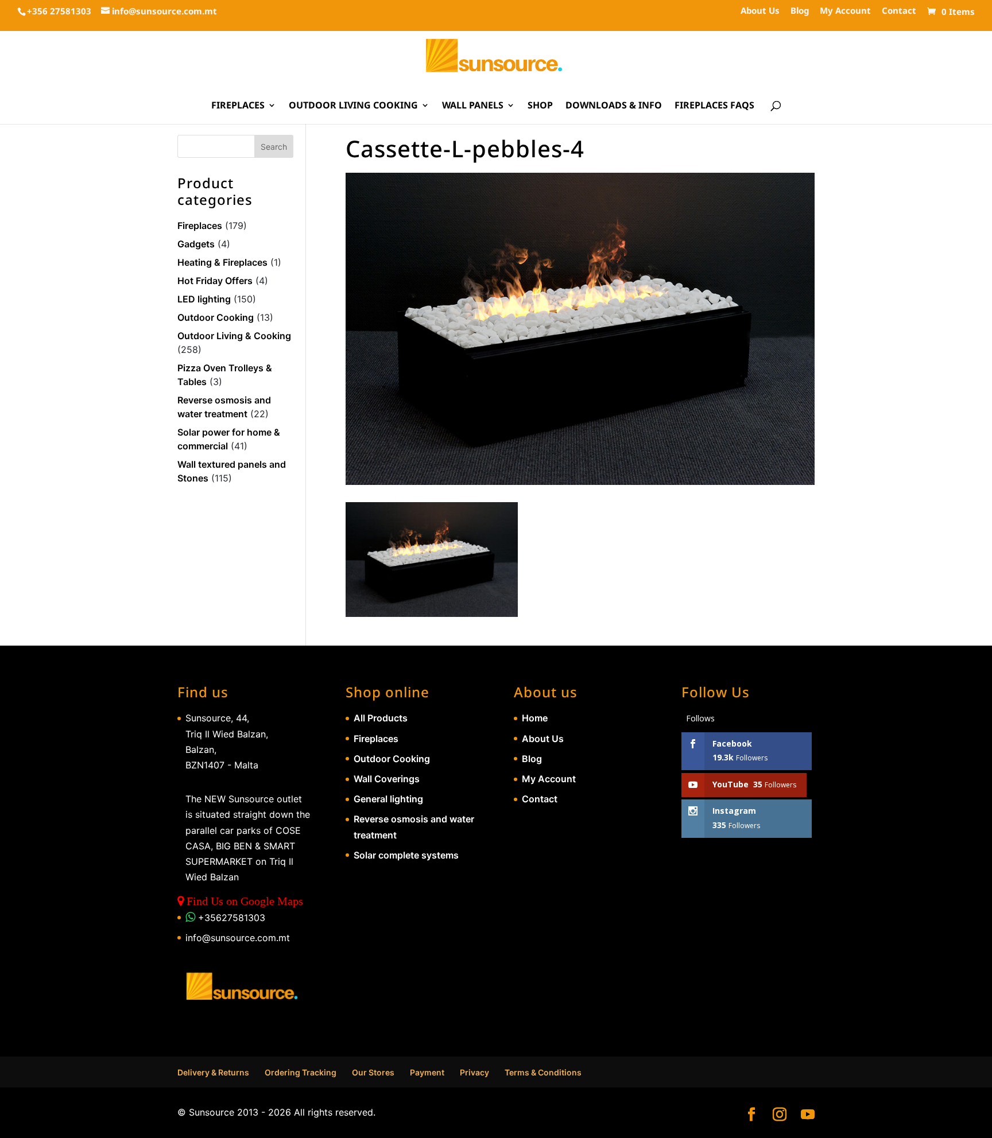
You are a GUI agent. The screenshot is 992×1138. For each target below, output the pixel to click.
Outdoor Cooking (215, 317)
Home (535, 718)
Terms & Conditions (543, 1072)
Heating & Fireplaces (222, 262)
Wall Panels (472, 106)
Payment (427, 1072)
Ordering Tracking (300, 1072)
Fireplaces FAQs (714, 106)
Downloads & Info (613, 106)
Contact (899, 11)
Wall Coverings (387, 778)
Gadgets (196, 244)
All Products (381, 718)
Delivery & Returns (213, 1072)
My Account (845, 11)
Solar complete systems (406, 855)
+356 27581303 (59, 11)
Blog (799, 11)
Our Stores (373, 1072)
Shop (540, 106)
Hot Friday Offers (215, 280)
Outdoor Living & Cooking (234, 335)
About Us (760, 11)
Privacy (474, 1072)
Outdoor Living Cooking (353, 106)
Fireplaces (238, 106)
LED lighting (204, 299)
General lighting (388, 799)
